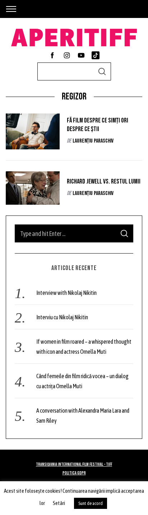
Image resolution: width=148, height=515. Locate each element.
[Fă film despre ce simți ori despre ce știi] (33, 131)
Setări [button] (59, 503)
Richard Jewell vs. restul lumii (103, 181)
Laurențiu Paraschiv (93, 141)
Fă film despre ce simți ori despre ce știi (97, 124)
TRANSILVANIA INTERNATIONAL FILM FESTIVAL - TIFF (74, 464)
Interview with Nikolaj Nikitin (66, 292)
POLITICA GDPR (74, 473)
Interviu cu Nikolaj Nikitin (62, 317)
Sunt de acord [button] (90, 503)
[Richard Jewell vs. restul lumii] (33, 188)
